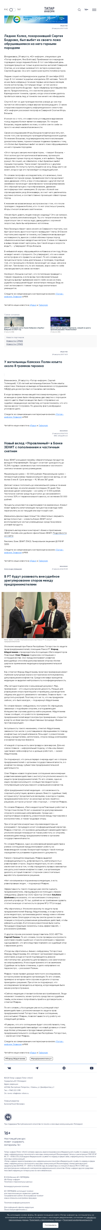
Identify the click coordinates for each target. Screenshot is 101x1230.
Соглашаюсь (50, 1225)
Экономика (64, 431)
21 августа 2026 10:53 (60, 569)
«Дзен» (33, 305)
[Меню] (94, 10)
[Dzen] (64, 1068)
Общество (64, 26)
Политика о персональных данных (18, 1182)
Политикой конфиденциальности (77, 1220)
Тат (19, 10)
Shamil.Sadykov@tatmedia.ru (15, 1210)
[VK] (9, 1068)
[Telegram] (37, 1068)
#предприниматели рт (41, 1059)
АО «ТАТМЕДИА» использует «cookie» (18, 1191)
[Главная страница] (49, 9)
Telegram (43, 305)
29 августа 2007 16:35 (60, 28)
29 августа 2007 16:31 (60, 354)
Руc (6, 10)
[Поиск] (79, 9)
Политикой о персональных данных (45, 1220)
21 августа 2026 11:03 (60, 433)
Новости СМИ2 (14, 341)
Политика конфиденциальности (17, 1203)
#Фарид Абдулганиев (15, 1059)
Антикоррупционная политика (16, 1186)
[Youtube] (92, 1068)
